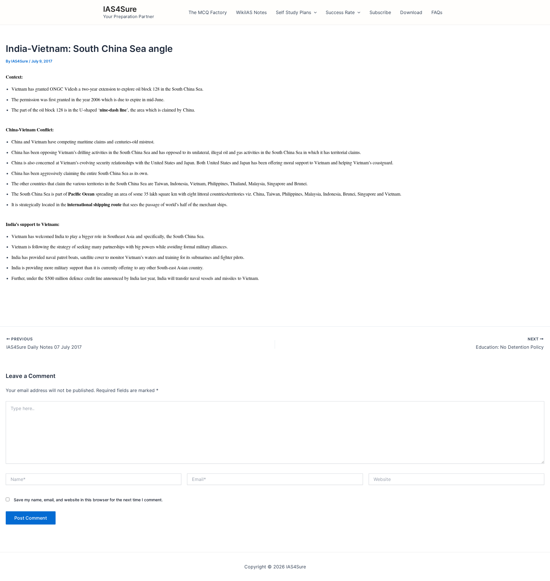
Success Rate (340, 12)
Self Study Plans (293, 12)
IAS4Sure (120, 9)
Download (411, 12)
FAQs (436, 12)
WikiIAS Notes (251, 12)
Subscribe (380, 12)
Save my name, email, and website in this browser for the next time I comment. (88, 499)
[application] (314, 12)
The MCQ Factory (207, 12)
